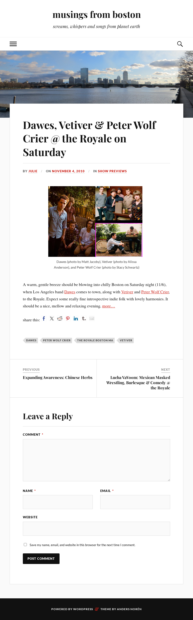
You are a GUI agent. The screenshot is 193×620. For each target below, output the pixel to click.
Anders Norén (129, 609)
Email (107, 491)
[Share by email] (92, 318)
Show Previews (112, 171)
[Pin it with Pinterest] (68, 318)
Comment (33, 434)
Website (30, 517)
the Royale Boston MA (95, 340)
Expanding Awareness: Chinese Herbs (57, 377)
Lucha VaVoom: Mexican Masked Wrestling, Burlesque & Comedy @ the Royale (138, 382)
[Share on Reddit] (60, 318)
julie (32, 171)
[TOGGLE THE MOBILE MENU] (13, 43)
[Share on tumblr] (84, 318)
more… (108, 306)
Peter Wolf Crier (155, 291)
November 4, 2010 (68, 171)
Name (29, 491)
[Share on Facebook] (44, 318)
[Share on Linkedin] (76, 318)
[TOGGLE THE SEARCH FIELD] (179, 43)
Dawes (69, 291)
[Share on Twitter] (52, 318)
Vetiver (127, 291)
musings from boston (96, 14)
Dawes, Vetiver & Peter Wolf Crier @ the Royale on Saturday (89, 138)
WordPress (83, 609)
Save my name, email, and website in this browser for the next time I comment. (82, 545)
